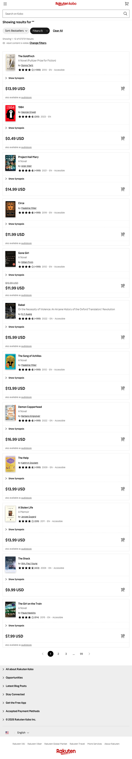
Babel (21, 305)
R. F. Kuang (26, 314)
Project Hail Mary (28, 157)
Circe (21, 203)
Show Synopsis (16, 78)
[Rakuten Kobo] (66, 4)
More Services (94, 743)
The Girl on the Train (30, 603)
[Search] (125, 14)
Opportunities (14, 677)
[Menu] (5, 4)
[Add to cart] (123, 88)
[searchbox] (63, 14)
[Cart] (127, 4)
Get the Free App (16, 702)
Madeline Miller (29, 208)
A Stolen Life (25, 507)
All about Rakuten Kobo (19, 669)
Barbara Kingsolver (30, 416)
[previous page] (43, 654)
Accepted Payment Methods (23, 711)
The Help (23, 457)
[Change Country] (7, 733)
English (21, 732)
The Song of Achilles (29, 355)
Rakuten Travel (77, 743)
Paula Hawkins (28, 612)
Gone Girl (23, 253)
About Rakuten (111, 743)
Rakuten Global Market (55, 743)
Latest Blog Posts (16, 686)
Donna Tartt (27, 65)
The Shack (24, 558)
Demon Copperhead (30, 406)
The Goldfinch (26, 56)
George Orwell (28, 112)
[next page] (89, 654)
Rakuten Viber (35, 743)
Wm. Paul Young (29, 563)
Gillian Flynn (27, 262)
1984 (21, 107)
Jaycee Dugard (28, 516)
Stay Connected (15, 694)
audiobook (26, 97)
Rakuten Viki (19, 743)
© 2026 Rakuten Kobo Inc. (21, 719)
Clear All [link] (58, 30)
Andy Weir (26, 166)
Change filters (38, 43)
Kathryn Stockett (29, 462)
